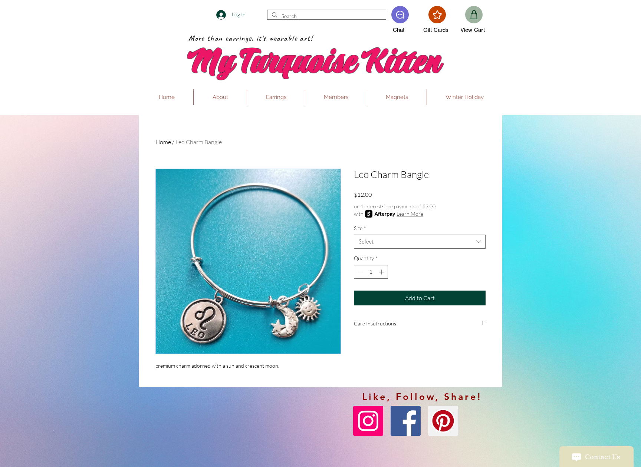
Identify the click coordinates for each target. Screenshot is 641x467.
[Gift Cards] (437, 14)
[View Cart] (474, 14)
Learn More (410, 214)
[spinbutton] (371, 271)
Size (360, 228)
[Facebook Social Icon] (406, 421)
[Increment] (382, 271)
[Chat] (400, 14)
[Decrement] (359, 271)
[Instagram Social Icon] (368, 421)
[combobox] (420, 242)
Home (163, 142)
